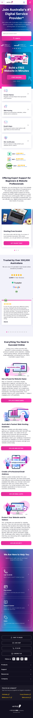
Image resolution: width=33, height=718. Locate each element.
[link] (30, 2)
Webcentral (25, 697)
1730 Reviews (24, 166)
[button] (2, 2)
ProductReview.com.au (23, 29)
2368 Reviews (23, 160)
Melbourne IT (6, 697)
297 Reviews (22, 154)
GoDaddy (5, 694)
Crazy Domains (24, 694)
